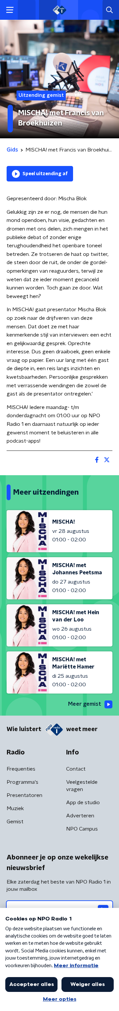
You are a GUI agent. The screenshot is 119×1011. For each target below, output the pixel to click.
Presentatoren (24, 795)
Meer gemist (84, 704)
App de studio (83, 802)
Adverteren (80, 815)
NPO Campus (82, 829)
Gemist (15, 821)
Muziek (15, 808)
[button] (9, 10)
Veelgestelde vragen (82, 785)
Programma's (22, 782)
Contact (76, 769)
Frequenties (21, 769)
